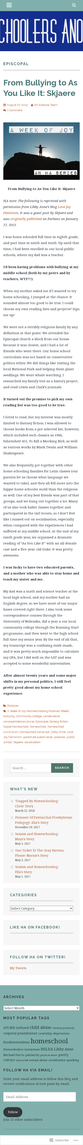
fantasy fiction (59, 721)
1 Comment (14, 110)
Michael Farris (13, 1055)
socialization (32, 742)
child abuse (40, 1027)
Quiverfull (22, 1060)
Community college (29, 716)
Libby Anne (58, 732)
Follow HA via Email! (28, 1070)
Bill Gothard (19, 1027)
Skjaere (18, 742)
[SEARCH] (74, 5)
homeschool (38, 726)
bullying (8, 716)
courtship (45, 1033)
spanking (72, 1060)
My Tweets (18, 968)
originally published (26, 218)
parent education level (38, 737)
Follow (13, 1112)
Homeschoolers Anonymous (21, 1049)
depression (61, 1033)
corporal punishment (20, 1033)
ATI (6, 1027)
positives (59, 737)
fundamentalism (16, 1042)
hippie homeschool (16, 726)
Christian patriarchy (63, 1028)
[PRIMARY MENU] (9, 5)
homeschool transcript (34, 732)
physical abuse (49, 1055)
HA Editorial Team (46, 105)
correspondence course (18, 721)
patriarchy (32, 1055)
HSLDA (47, 1049)
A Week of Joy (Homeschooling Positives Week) (38, 711)
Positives (13, 705)
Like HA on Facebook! (35, 927)
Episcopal (42, 721)
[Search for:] (31, 768)
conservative (51, 716)
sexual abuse (38, 1060)
